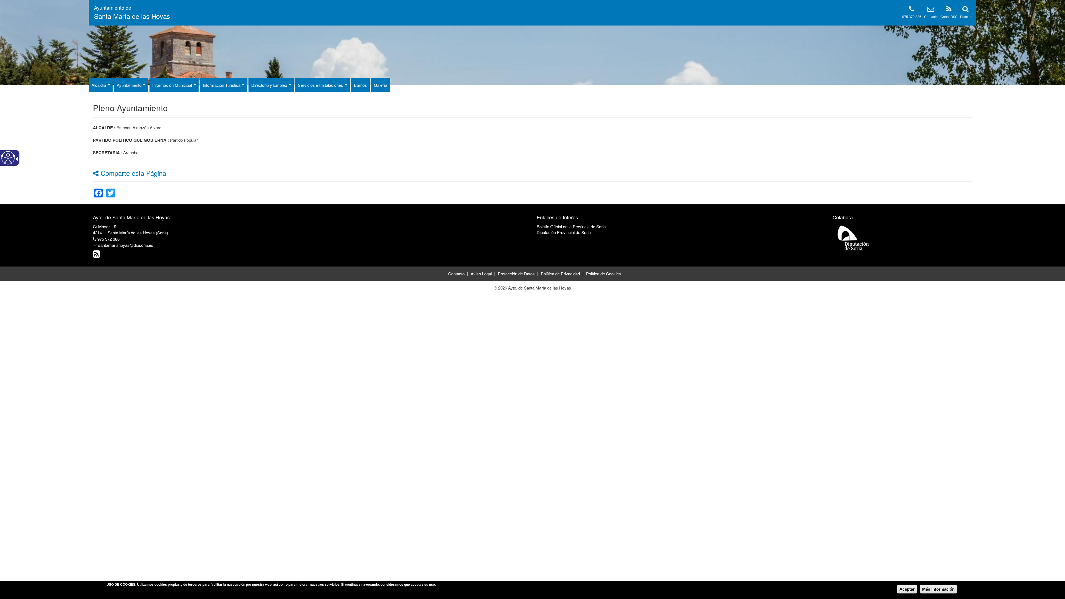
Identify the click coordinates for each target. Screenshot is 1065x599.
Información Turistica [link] (222, 85)
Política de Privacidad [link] (560, 273)
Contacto (931, 16)
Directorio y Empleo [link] (269, 85)
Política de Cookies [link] (603, 273)
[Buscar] (965, 9)
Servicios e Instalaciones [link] (321, 85)
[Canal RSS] (949, 9)
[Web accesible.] (8, 158)
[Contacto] (930, 9)
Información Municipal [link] (172, 85)
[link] (98, 189)
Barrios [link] (360, 85)
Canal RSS (948, 16)
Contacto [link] (456, 273)
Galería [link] (380, 85)
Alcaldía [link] (99, 85)
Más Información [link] (938, 589)
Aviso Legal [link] (481, 273)
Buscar (965, 16)
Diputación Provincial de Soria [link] (564, 232)
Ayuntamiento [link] (130, 85)
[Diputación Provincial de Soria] (853, 237)
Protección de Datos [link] (516, 273)
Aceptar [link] (907, 589)
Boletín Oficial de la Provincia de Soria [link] (571, 226)
